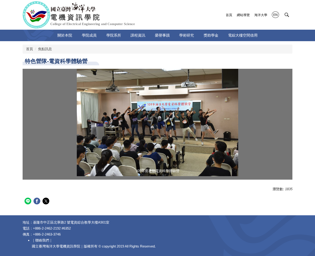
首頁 (229, 15)
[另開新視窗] (157, 122)
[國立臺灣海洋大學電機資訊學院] (73, 7)
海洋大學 (260, 15)
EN (275, 15)
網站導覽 (243, 15)
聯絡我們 (42, 240)
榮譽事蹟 (162, 35)
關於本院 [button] (64, 35)
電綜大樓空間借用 (243, 35)
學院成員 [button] (89, 35)
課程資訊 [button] (138, 35)
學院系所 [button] (113, 35)
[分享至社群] (28, 202)
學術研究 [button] (186, 35)
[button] (286, 15)
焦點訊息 (45, 49)
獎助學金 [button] (211, 35)
